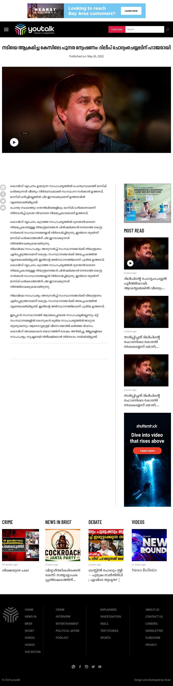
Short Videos (30, 634)
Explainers (108, 609)
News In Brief (30, 620)
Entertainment (67, 624)
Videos (30, 645)
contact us (154, 616)
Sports (105, 638)
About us (152, 609)
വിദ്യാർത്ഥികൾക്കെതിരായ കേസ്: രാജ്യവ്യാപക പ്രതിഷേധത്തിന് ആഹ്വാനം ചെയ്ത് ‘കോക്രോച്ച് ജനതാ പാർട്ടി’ (62, 575)
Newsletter (154, 631)
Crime (60, 609)
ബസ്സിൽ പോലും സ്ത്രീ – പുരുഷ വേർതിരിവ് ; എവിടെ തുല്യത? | (106, 575)
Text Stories (109, 631)
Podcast (62, 638)
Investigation (110, 616)
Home (29, 609)
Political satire (67, 631)
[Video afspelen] (14, 142)
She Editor (33, 652)
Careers (151, 624)
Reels (104, 624)
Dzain (167, 679)
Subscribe (116, 29)
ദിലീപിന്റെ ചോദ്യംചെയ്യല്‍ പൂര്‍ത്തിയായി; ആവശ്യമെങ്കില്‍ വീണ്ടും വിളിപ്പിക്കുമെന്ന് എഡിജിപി (146, 284)
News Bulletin (144, 570)
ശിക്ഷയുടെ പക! (15, 570)
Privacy (151, 645)
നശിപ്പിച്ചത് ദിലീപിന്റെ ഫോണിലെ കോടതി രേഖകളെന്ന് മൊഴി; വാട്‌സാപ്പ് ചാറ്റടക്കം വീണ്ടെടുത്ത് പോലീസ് (142, 342)
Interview (63, 616)
